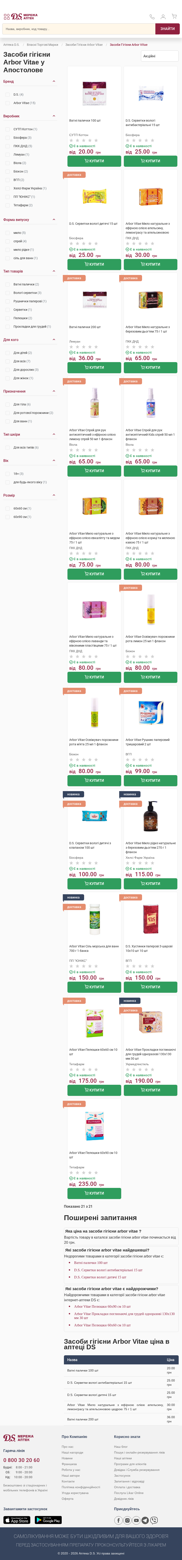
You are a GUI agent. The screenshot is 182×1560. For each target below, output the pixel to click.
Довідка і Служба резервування (137, 1470)
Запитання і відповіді (129, 1481)
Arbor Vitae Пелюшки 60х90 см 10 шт (102, 1306)
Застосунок (122, 1475)
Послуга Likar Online (129, 1493)
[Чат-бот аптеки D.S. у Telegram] (145, 1520)
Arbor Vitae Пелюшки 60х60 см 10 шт (102, 1325)
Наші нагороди (72, 1452)
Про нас (67, 1446)
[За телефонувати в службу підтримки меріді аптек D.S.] (152, 18)
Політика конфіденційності (81, 1487)
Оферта (67, 1498)
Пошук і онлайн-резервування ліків (139, 1452)
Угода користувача (75, 1493)
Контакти (68, 1481)
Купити (96, 161)
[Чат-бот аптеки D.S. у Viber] (154, 1520)
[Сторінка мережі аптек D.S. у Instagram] (127, 1520)
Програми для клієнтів (130, 1464)
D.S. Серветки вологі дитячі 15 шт (100, 1277)
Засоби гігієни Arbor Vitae (84, 44)
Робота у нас (71, 1470)
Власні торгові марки (42, 44)
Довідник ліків (124, 1498)
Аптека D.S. (11, 44)
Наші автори (71, 1475)
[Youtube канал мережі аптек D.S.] (136, 1520)
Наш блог (121, 1446)
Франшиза (69, 1464)
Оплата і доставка (127, 1487)
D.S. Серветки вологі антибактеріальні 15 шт (108, 1270)
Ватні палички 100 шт (91, 1263)
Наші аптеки (123, 1458)
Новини (67, 1458)
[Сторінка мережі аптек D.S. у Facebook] (118, 1520)
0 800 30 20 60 (21, 1460)
